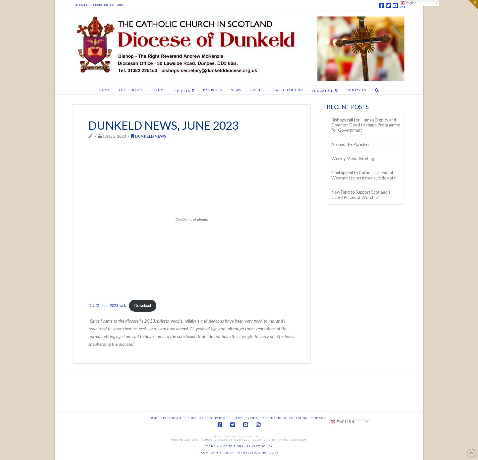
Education (298, 417)
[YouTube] (395, 5)
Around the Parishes (350, 144)
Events (252, 417)
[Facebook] (381, 5)
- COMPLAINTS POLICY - (218, 452)
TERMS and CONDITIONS (224, 446)
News (238, 417)
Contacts (319, 417)
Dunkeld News (150, 136)
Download (142, 305)
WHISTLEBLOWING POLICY (258, 452)
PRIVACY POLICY (259, 446)
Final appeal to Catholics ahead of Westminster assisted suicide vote (363, 175)
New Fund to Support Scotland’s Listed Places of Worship (361, 195)
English (344, 421)
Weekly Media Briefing (352, 158)
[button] (473, 4)
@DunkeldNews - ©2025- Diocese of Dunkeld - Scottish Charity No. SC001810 (239, 439)
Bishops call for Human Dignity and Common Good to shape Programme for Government (365, 125)
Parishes (223, 417)
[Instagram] (258, 424)
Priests (205, 417)
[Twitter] (388, 5)
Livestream (171, 417)
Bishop (190, 417)
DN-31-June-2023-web (107, 305)
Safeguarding (273, 417)
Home (153, 417)
